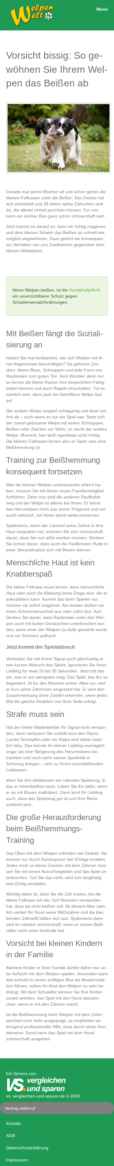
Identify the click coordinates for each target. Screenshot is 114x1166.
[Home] (27, 25)
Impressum (17, 1159)
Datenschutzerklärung (27, 1147)
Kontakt (13, 1123)
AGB (10, 1135)
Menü (102, 9)
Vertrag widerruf (20, 1108)
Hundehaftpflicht (84, 290)
